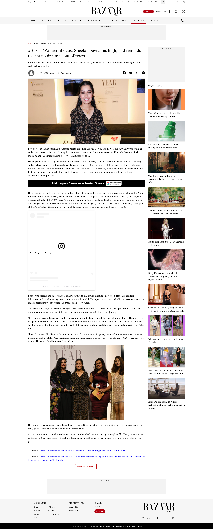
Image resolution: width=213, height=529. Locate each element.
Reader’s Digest (139, 2)
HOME (33, 20)
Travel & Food (53, 514)
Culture (51, 510)
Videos (154, 20)
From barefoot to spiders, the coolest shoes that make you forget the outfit (166, 372)
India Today (101, 2)
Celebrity (51, 507)
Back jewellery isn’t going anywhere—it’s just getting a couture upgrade (166, 309)
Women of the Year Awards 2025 (49, 43)
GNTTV (73, 2)
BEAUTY (61, 20)
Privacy (97, 506)
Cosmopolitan (126, 2)
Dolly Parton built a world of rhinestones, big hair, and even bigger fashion (163, 276)
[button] (181, 2)
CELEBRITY (94, 20)
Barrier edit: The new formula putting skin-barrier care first (163, 146)
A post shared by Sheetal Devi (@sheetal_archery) (61, 286)
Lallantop (91, 2)
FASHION (47, 20)
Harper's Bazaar (33, 2)
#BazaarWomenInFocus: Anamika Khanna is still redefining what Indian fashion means (83, 450)
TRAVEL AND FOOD (116, 20)
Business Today (113, 2)
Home (30, 43)
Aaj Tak (45, 2)
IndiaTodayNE (152, 2)
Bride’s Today (74, 510)
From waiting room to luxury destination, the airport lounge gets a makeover (166, 405)
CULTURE (77, 20)
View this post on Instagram (42, 253)
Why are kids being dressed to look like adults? (165, 340)
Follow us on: (161, 11)
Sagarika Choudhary (61, 72)
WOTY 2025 (138, 20)
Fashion (37, 510)
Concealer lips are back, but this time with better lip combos (164, 114)
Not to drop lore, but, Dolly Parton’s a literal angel (166, 243)
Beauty (36, 514)
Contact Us (98, 503)
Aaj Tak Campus (62, 2)
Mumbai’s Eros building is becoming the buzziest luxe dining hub (165, 179)
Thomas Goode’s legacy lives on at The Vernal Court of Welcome (165, 212)
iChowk (82, 2)
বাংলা (52, 2)
